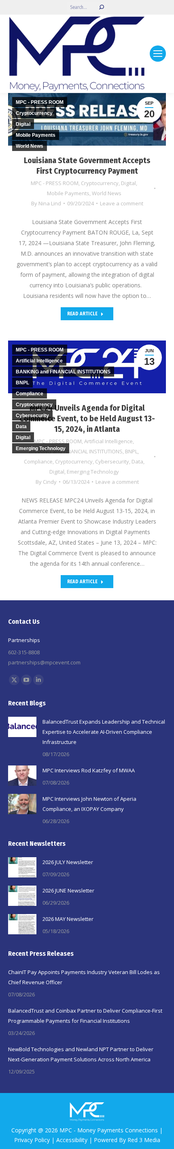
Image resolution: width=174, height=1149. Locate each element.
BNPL (131, 451)
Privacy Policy (32, 1140)
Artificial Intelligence (39, 361)
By (46, 203)
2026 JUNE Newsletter (68, 890)
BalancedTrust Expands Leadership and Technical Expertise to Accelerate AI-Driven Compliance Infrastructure (103, 732)
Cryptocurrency (100, 183)
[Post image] (22, 727)
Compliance (38, 461)
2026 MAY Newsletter (67, 919)
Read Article (82, 314)
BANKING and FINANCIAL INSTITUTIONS (63, 372)
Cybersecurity (112, 461)
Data (137, 461)
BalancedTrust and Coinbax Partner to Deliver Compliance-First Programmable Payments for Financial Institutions (85, 1015)
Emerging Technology (93, 471)
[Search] (101, 7)
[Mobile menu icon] (158, 53)
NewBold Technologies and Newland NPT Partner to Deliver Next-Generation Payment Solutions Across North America (80, 1054)
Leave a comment (121, 203)
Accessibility (71, 1140)
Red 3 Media (143, 1140)
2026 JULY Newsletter (67, 862)
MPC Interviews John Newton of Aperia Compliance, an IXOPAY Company (89, 804)
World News (106, 193)
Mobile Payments (68, 193)
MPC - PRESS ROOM (55, 183)
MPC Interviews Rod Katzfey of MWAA (88, 770)
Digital (128, 183)
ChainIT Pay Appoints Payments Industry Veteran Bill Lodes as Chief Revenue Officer (84, 977)
